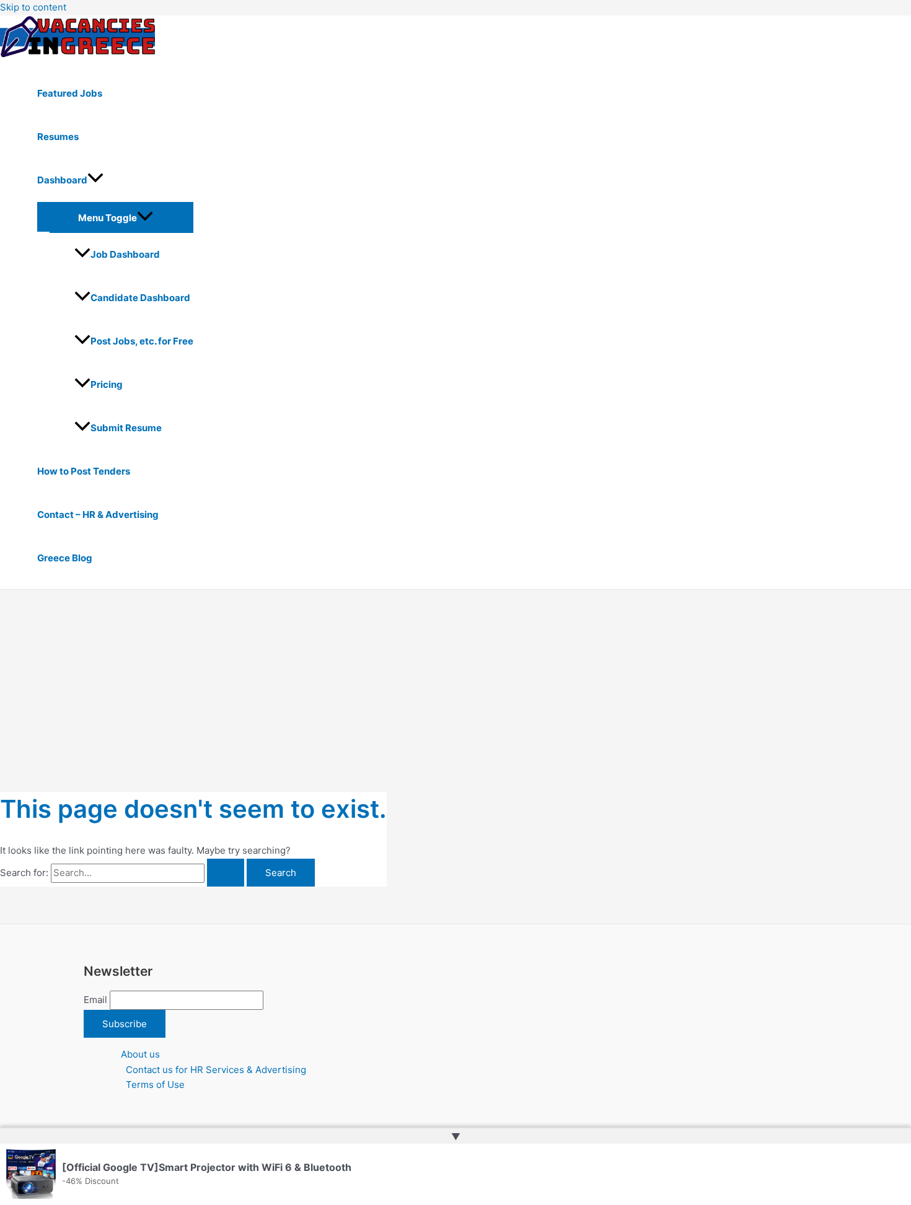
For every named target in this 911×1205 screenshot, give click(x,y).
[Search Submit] (225, 873)
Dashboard (62, 180)
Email (95, 1000)
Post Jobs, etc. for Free (141, 341)
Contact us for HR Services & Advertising (216, 1070)
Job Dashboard (125, 254)
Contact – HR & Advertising (98, 514)
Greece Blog (64, 558)
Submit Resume (126, 428)
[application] (95, 180)
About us (140, 1054)
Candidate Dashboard (140, 298)
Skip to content (33, 7)
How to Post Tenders (83, 471)
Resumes (58, 136)
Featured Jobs (69, 93)
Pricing (106, 384)
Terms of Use (155, 1084)
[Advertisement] (455, 682)
